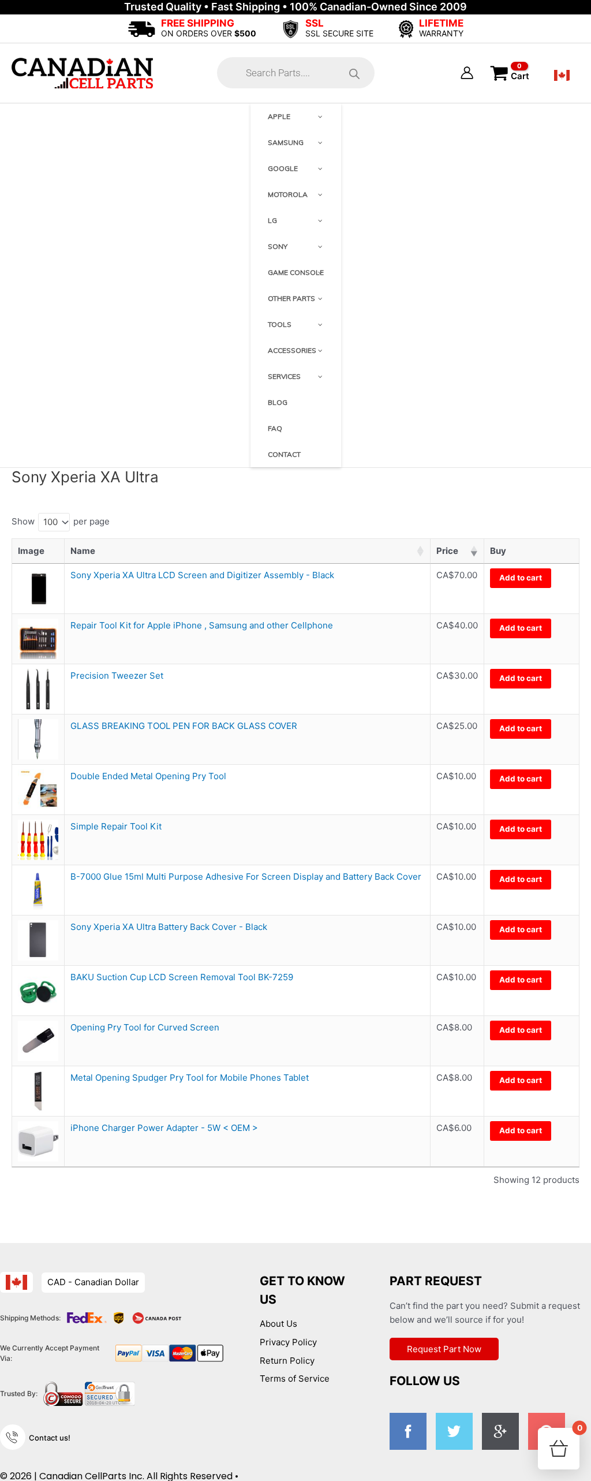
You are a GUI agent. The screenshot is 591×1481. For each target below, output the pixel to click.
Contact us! (49, 1437)
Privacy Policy (288, 1342)
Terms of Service (295, 1378)
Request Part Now (444, 1349)
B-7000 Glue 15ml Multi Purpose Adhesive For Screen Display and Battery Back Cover (245, 876)
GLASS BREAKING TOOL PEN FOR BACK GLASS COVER (183, 725)
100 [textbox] (50, 521)
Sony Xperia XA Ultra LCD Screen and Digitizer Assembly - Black (202, 575)
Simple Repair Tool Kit (116, 826)
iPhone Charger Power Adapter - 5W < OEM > (164, 1127)
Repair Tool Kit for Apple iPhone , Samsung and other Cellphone (201, 625)
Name (82, 550)
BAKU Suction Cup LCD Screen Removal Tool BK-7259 (181, 977)
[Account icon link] (467, 73)
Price (447, 550)
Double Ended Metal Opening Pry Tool (148, 776)
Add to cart (520, 577)
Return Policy (287, 1360)
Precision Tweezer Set (116, 675)
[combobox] (54, 522)
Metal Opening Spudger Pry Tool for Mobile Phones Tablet (189, 1077)
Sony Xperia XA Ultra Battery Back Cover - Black (168, 926)
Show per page (61, 522)
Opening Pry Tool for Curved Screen (144, 1027)
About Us (278, 1323)
